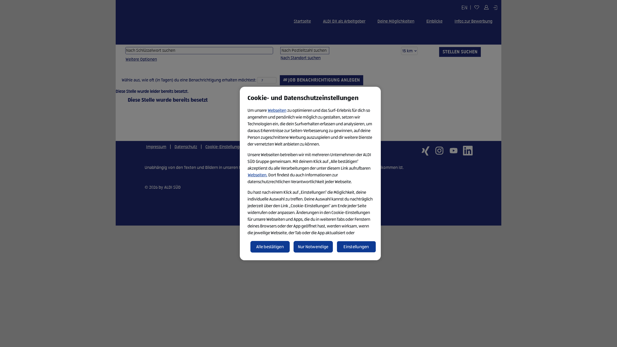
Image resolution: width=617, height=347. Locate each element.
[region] (310, 173)
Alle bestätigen (270, 247)
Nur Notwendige (313, 247)
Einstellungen (356, 247)
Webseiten (277, 110)
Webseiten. (257, 175)
